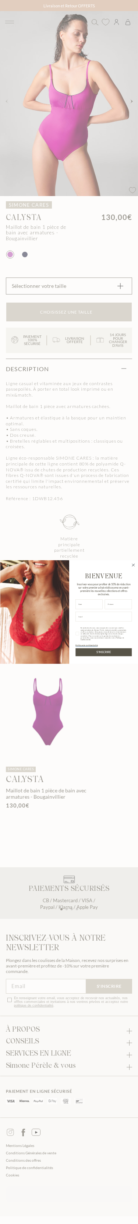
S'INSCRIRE (103, 652)
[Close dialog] (133, 565)
